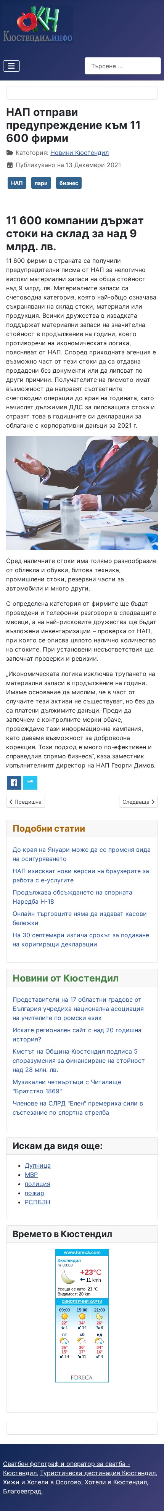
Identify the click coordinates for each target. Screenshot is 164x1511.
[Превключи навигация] (11, 66)
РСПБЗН (37, 1202)
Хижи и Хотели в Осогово (42, 1482)
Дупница (38, 1165)
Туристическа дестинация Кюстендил (98, 1473)
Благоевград (22, 1491)
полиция (37, 1184)
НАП (17, 183)
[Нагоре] (150, 1497)
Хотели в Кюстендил (116, 1482)
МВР (31, 1174)
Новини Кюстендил (79, 152)
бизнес (68, 183)
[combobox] (123, 65)
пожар (34, 1193)
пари (41, 183)
